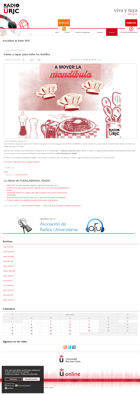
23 (51, 331)
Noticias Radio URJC (21, 175)
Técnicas (10, 386)
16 (51, 328)
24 (70, 331)
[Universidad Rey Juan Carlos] (70, 359)
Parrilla (67, 32)
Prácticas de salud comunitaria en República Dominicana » (62, 206)
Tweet (6, 172)
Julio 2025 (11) (8, 281)
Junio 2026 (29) (8, 252)
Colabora (100, 32)
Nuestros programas (83, 32)
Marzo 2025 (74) (8, 300)
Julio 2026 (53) (8, 247)
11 (89, 324)
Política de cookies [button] (12, 374)
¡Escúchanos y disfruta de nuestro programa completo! (21, 162)
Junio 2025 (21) (8, 285)
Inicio (57, 32)
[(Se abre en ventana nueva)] (68, 225)
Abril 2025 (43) (8, 295)
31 (70, 334)
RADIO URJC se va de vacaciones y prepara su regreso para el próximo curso (32, 185)
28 (12, 334)
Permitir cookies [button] (31, 379)
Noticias (112, 32)
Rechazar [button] (13, 379)
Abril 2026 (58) (8, 261)
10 (70, 324)
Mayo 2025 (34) (8, 290)
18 (89, 328)
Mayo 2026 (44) (8, 257)
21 (12, 331)
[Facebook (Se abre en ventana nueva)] (74, 347)
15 (31, 328)
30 (51, 334)
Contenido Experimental (128, 32)
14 (12, 328)
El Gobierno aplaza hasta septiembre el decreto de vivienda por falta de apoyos (32, 200)
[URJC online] (70, 372)
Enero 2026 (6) (8, 276)
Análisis (10, 388)
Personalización (23, 386)
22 (31, 331)
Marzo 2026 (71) (8, 266)
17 (70, 328)
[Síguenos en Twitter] (70, 347)
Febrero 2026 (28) (9, 271)
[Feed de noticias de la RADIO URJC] (65, 347)
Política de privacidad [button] (29, 374)
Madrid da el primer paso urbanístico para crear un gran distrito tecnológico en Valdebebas (36, 198)
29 (31, 334)
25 (89, 331)
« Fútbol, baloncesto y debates (30, 206)
